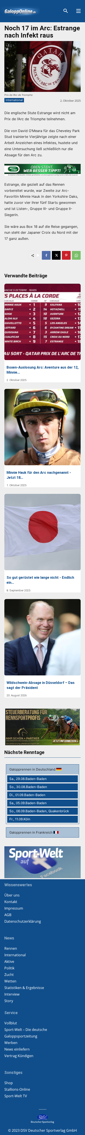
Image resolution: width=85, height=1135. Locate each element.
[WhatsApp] (76, 255)
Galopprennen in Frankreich (31, 832)
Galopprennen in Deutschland (32, 769)
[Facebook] (46, 255)
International (14, 100)
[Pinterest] (66, 255)
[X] (56, 255)
